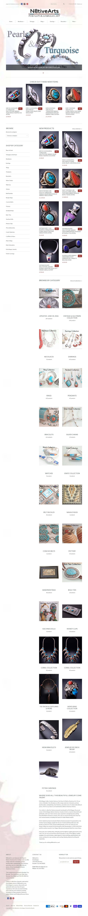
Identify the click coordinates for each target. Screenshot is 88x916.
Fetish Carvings (10, 253)
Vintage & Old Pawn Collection (72, 317)
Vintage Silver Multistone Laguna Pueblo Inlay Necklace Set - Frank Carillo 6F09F (48, 267)
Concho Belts (9, 202)
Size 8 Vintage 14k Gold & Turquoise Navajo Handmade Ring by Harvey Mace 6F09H (52, 111)
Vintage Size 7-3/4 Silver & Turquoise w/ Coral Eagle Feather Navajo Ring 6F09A (46, 230)
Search (7, 905)
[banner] (44, 13)
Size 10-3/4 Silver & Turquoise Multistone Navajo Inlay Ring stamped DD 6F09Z (14, 111)
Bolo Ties (8, 215)
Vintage (32, 21)
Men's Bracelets (10, 245)
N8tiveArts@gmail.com (41, 866)
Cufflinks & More (10, 236)
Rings (42, 21)
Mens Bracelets (49, 747)
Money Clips (9, 223)
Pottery (8, 206)
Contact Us (36, 905)
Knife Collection (72, 473)
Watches (8, 185)
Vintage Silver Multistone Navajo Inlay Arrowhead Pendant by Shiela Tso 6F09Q (71, 231)
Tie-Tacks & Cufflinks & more (49, 707)
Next (79, 49)
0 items (72, 3)
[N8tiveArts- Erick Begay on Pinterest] (27, 4)
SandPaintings (49, 590)
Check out (79, 3)
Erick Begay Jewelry (11, 249)
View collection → (77, 128)
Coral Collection (10, 232)
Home (10, 21)
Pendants (8, 172)
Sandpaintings (10, 210)
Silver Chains (9, 180)
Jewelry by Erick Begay (72, 748)
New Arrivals (9, 150)
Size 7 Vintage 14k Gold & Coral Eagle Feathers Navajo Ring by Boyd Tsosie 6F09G (73, 111)
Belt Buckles (9, 193)
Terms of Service (28, 905)
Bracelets (63, 21)
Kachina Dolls (9, 219)
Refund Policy (19, 905)
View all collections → (76, 280)
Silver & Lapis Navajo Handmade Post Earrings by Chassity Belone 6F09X (69, 258)
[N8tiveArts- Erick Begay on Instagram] (25, 4)
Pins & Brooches (10, 228)
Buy (20, 108)
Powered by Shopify (29, 908)
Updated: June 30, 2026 (49, 316)
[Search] (63, 3)
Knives (8, 189)
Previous (9, 49)
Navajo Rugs (9, 197)
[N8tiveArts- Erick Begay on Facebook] (22, 4)
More (74, 21)
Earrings (52, 21)
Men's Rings (9, 240)
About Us (12, 905)
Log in (7, 3)
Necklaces (21, 21)
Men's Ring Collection (72, 707)
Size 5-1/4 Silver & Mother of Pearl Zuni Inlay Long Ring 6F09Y (33, 110)
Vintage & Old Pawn (11, 154)
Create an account (15, 3)
